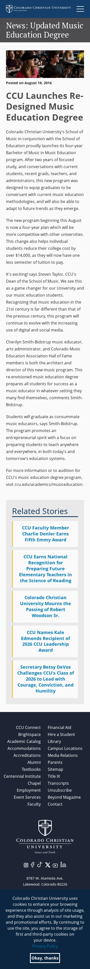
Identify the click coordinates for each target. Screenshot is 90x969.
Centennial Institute (22, 776)
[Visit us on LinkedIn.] (63, 864)
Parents (55, 762)
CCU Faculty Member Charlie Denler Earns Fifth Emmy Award (45, 534)
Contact (55, 804)
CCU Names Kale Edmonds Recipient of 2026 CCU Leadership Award (45, 641)
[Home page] (38, 9)
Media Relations (63, 755)
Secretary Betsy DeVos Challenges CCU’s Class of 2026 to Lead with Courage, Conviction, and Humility (45, 679)
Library (54, 741)
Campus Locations (65, 748)
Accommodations (24, 748)
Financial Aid (59, 727)
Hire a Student (61, 734)
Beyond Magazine (64, 797)
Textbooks (31, 769)
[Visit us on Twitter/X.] (47, 864)
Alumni (34, 762)
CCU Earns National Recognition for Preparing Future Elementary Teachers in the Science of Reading (45, 568)
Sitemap (55, 769)
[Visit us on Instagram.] (26, 864)
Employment (29, 790)
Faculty (34, 804)
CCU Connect (28, 727)
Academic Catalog (24, 741)
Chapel (34, 783)
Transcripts (58, 783)
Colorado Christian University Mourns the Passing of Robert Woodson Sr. (45, 606)
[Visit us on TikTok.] (40, 864)
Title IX (54, 776)
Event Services (27, 797)
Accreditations (27, 755)
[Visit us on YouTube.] (55, 865)
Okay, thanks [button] (45, 958)
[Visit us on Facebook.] (32, 864)
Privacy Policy (45, 946)
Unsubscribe (60, 790)
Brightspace (29, 734)
